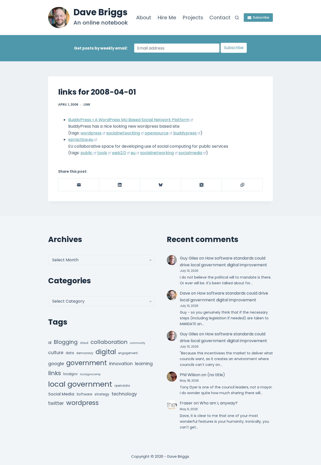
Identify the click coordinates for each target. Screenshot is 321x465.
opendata (122, 385)
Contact (219, 17)
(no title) (216, 375)
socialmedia (190, 153)
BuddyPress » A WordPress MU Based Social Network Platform (128, 120)
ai (49, 342)
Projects (193, 17)
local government (80, 384)
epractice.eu (80, 139)
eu (133, 153)
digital (106, 351)
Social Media (61, 394)
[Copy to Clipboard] (242, 184)
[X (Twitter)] (201, 184)
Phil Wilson (190, 375)
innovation (121, 363)
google (56, 363)
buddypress (185, 133)
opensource (157, 133)
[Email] (78, 184)
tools (102, 153)
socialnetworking (123, 133)
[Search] (237, 18)
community (137, 343)
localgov (70, 374)
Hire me (166, 17)
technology (124, 394)
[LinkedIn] (119, 184)
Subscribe (261, 17)
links (54, 373)
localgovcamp (90, 374)
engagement (128, 353)
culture (55, 353)
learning (144, 364)
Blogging (66, 342)
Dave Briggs (100, 12)
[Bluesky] (160, 184)
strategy (102, 394)
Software (84, 394)
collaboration (109, 342)
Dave (185, 293)
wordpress (91, 133)
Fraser (186, 403)
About (143, 17)
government (86, 362)
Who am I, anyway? (218, 403)
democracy (84, 353)
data (70, 353)
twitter (56, 403)
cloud (84, 343)
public (87, 153)
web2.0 (119, 153)
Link (87, 104)
